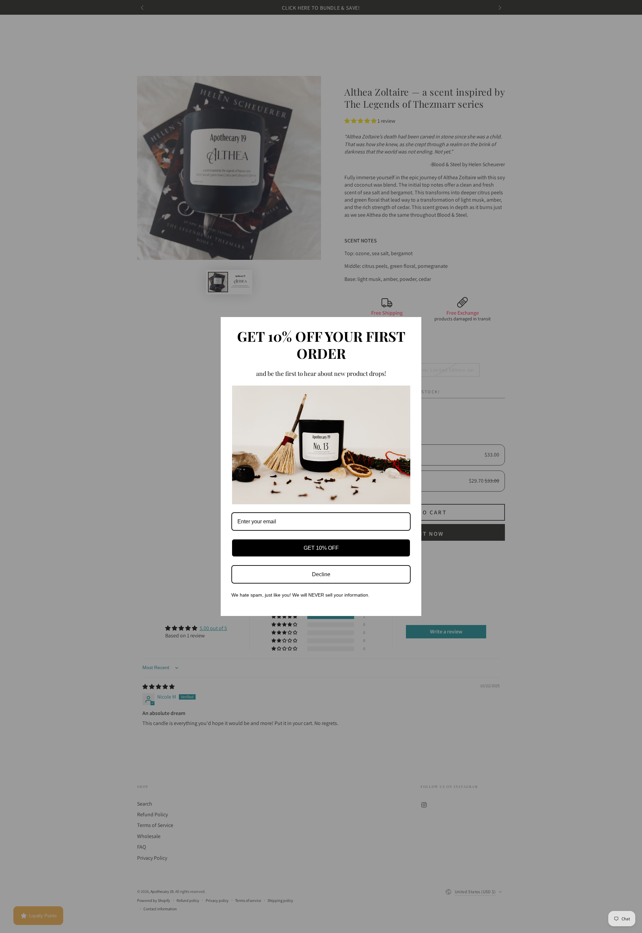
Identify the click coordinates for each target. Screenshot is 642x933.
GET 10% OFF (321, 548)
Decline (321, 574)
